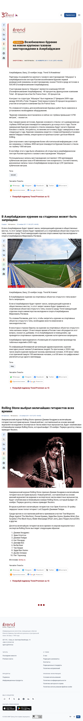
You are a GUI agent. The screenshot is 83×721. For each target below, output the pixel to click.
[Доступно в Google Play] (24, 708)
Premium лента (8, 659)
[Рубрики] (79, 15)
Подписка (6, 677)
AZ (74, 716)
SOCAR (13, 175)
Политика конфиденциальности (54, 680)
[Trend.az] (10, 15)
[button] (4, 25)
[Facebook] (9, 699)
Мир (12, 366)
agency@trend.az (8, 645)
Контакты (46, 662)
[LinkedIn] (28, 699)
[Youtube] (19, 699)
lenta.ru (22, 560)
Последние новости (9, 656)
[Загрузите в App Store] (9, 708)
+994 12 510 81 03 (8, 642)
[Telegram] (24, 699)
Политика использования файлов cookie (57, 687)
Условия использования (52, 677)
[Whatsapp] (4, 699)
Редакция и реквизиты (51, 659)
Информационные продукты (13, 680)
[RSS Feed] (33, 699)
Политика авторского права (53, 683)
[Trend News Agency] (9, 625)
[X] (14, 699)
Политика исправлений (51, 668)
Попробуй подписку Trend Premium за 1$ (30, 196)
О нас (45, 656)
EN (70, 716)
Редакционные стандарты (52, 665)
